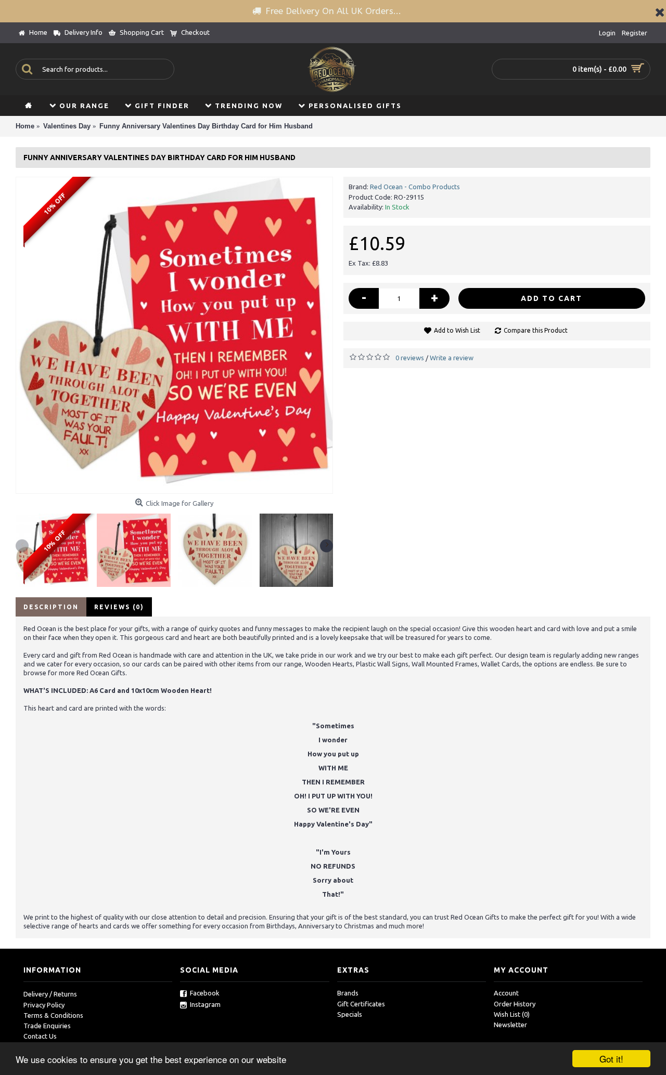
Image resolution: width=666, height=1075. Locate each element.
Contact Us (40, 1036)
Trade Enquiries (47, 1025)
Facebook (205, 993)
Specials (349, 1014)
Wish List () (512, 1014)
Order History (514, 1003)
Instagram (205, 1004)
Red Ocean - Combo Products (415, 186)
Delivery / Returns (50, 994)
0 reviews (409, 357)
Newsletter (510, 1024)
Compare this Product (536, 330)
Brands (347, 993)
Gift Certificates (361, 1003)
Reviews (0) (119, 607)
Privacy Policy (44, 1004)
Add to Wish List (457, 330)
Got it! (611, 1058)
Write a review (451, 357)
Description (51, 607)
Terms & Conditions (53, 1015)
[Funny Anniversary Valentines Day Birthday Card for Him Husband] (174, 335)
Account (506, 993)
